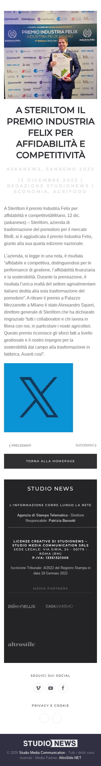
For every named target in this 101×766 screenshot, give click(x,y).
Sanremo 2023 (70, 169)
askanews (23, 169)
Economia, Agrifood (50, 191)
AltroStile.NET (70, 758)
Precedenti (21, 445)
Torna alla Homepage (50, 461)
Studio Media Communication (42, 753)
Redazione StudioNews (48, 185)
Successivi (85, 445)
